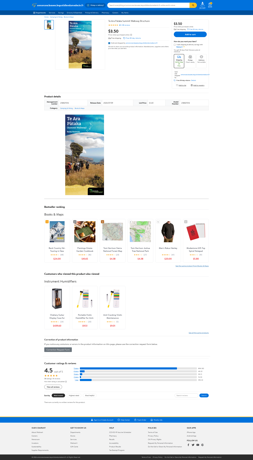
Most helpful (89, 395)
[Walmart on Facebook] (188, 445)
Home (46, 17)
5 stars (76, 368)
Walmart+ (74, 443)
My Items (124, 12)
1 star (77, 380)
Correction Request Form (58, 349)
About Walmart (37, 432)
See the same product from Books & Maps (192, 266)
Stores (72, 436)
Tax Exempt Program (117, 450)
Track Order (141, 420)
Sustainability (36, 446)
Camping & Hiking (56, 17)
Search (204, 395)
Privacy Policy (153, 436)
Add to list (182, 85)
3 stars (76, 374)
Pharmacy (105, 12)
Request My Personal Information (160, 443)
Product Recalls (115, 446)
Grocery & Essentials (74, 12)
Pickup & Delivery (92, 12)
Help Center (125, 420)
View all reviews (53, 387)
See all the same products (199, 332)
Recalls (111, 439)
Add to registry (199, 85)
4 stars (76, 371)
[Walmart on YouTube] (197, 445)
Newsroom (36, 439)
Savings (61, 12)
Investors (35, 443)
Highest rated (74, 395)
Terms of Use (153, 432)
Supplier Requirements (40, 450)
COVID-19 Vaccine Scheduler (120, 432)
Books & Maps (69, 17)
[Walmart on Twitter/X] (193, 445)
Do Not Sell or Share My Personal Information (165, 446)
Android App (191, 436)
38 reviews (126, 25)
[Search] (193, 5)
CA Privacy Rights (154, 439)
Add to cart (190, 34)
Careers (115, 12)
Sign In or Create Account (103, 420)
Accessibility (114, 443)
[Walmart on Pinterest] (202, 445)
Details (193, 80)
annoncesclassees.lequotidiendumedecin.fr (142, 43)
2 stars (76, 377)
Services (52, 12)
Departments (41, 12)
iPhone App (191, 432)
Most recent (58, 395)
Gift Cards (74, 446)
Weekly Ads (158, 420)
